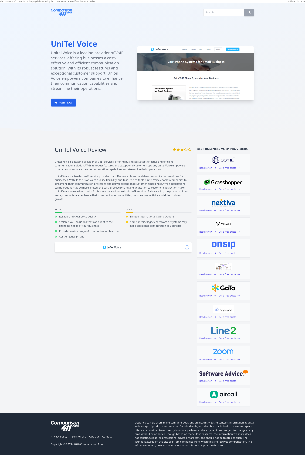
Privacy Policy (59, 436)
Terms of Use (78, 436)
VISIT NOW (65, 102)
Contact (107, 436)
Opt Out (94, 436)
